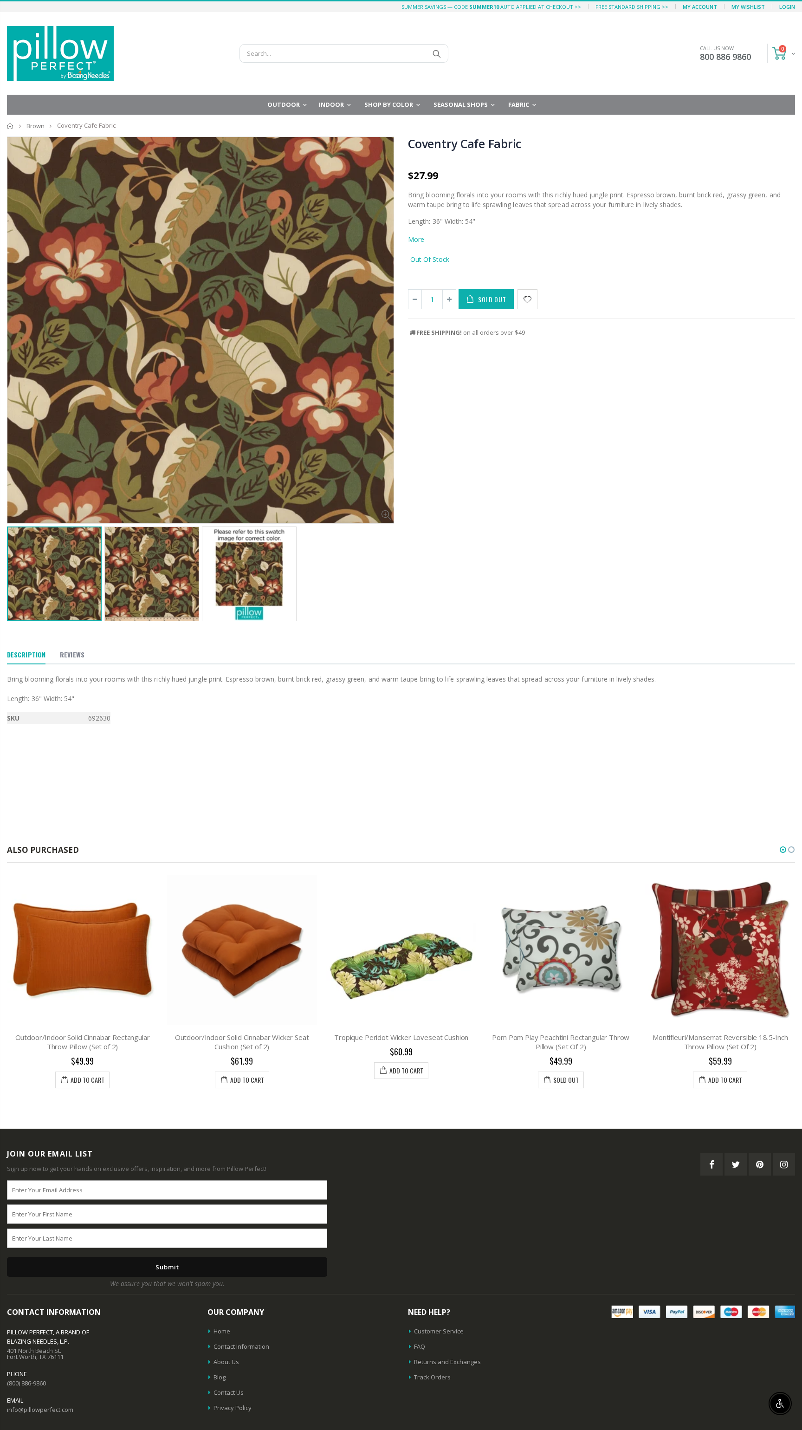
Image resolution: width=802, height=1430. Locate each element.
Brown (35, 126)
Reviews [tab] (72, 654)
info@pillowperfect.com (40, 1409)
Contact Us (228, 1392)
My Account (700, 6)
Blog (219, 1377)
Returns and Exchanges (447, 1362)
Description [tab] (26, 654)
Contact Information (241, 1346)
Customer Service (439, 1331)
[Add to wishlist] (527, 299)
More (416, 239)
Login (787, 6)
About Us (226, 1362)
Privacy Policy (232, 1408)
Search (436, 53)
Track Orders (432, 1377)
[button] (783, 849)
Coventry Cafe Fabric (464, 143)
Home (10, 126)
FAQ (419, 1346)
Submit (167, 1267)
